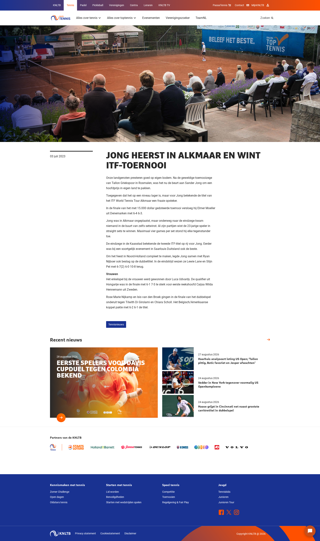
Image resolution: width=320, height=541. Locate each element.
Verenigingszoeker (178, 18)
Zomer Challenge (59, 491)
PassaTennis (220, 5)
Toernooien (168, 496)
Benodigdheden (115, 496)
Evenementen (151, 18)
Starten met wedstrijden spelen (123, 502)
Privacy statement (85, 533)
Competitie (168, 491)
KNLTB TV (164, 5)
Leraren (148, 5)
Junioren (223, 496)
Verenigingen (116, 5)
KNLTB (57, 5)
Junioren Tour (226, 502)
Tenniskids (224, 491)
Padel (83, 5)
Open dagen (57, 496)
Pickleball (97, 5)
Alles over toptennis (120, 18)
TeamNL (201, 18)
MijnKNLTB (257, 5)
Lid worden (112, 491)
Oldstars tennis (58, 502)
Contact (239, 5)
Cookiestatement (110, 533)
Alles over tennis (86, 18)
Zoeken (265, 18)
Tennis (70, 5)
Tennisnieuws (116, 324)
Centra (134, 5)
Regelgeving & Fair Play (175, 502)
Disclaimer (130, 533)
